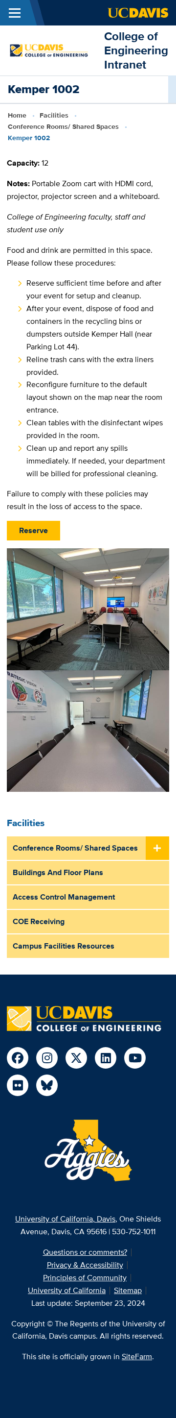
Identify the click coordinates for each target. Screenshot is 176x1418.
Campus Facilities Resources (63, 946)
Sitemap (128, 1290)
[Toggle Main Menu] (14, 12)
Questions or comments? (85, 1252)
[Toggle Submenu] (157, 848)
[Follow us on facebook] (17, 1058)
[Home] (52, 49)
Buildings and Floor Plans (58, 872)
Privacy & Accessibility (85, 1265)
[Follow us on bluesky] (47, 1085)
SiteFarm (137, 1356)
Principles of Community (85, 1277)
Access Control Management (64, 897)
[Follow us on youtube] (135, 1058)
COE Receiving (39, 921)
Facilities (54, 115)
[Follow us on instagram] (47, 1058)
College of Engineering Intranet (136, 50)
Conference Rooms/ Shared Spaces (63, 126)
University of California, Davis (65, 1218)
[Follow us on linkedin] (105, 1058)
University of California (67, 1290)
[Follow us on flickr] (17, 1085)
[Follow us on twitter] (76, 1058)
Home (17, 115)
